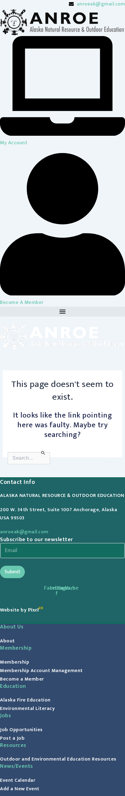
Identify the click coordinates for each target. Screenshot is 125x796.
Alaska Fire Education (25, 700)
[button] (62, 312)
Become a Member (22, 679)
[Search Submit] (43, 453)
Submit (12, 572)
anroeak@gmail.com (24, 532)
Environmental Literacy (27, 708)
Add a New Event (19, 788)
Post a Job (12, 738)
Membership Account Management (41, 670)
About (7, 641)
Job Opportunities (21, 729)
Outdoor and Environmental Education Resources (58, 759)
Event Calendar (17, 780)
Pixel (33, 610)
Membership (14, 662)
